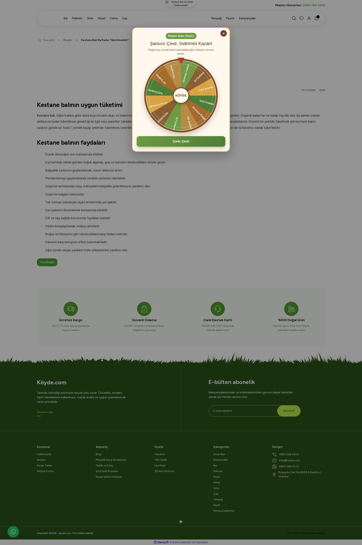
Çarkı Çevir (181, 141)
